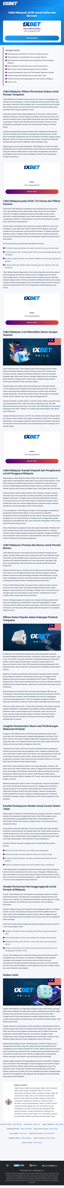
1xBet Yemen (37, 1142)
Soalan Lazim (12, 82)
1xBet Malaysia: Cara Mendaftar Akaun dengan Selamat (26, 57)
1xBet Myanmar (49, 1133)
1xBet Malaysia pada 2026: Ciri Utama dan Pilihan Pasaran (27, 54)
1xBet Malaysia (26, 1138)
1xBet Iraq (36, 1124)
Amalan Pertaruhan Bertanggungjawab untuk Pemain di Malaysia (30, 79)
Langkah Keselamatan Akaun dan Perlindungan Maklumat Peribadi (30, 72)
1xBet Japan (59, 1124)
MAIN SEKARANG (32, 37)
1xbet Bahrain (17, 1124)
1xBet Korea (53, 1129)
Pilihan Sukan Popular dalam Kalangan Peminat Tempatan (27, 69)
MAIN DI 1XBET (32, 191)
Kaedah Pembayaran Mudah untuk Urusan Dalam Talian (26, 75)
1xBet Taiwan (50, 1138)
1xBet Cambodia (26, 1129)
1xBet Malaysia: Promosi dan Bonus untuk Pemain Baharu (27, 66)
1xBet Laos (23, 1133)
